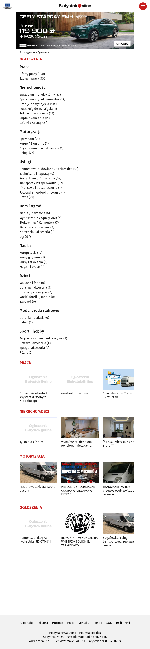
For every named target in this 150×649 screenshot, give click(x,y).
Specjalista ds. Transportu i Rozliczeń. (121, 395)
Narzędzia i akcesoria (35, 232)
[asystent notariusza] (80, 379)
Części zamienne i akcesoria (39, 148)
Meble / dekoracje (32, 213)
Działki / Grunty (31, 123)
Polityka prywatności (63, 633)
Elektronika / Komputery (37, 222)
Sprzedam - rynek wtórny (37, 94)
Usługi (24, 153)
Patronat (57, 623)
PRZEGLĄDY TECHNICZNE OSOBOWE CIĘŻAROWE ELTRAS (78, 490)
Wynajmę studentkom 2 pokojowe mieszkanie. (77, 443)
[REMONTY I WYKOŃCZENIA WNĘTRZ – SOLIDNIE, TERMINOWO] (80, 524)
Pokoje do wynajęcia (34, 113)
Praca (70, 623)
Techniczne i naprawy (35, 174)
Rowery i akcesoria (33, 343)
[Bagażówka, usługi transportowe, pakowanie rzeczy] (121, 524)
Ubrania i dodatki (32, 318)
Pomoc (97, 623)
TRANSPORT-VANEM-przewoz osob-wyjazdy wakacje (118, 490)
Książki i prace (30, 267)
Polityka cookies (90, 633)
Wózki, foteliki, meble (35, 297)
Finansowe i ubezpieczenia (38, 188)
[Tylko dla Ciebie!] (38, 428)
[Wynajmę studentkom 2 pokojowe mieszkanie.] (80, 428)
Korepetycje (28, 253)
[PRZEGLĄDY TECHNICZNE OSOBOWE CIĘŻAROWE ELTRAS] (80, 472)
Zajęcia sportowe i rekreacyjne (41, 338)
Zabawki (25, 301)
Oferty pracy (28, 74)
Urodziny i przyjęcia (34, 292)
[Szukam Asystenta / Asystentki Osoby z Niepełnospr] (38, 379)
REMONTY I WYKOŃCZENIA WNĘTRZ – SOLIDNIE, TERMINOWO (79, 541)
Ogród (24, 237)
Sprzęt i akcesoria (32, 348)
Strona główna (27, 52)
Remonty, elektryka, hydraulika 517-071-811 (35, 539)
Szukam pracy (29, 78)
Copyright (49, 637)
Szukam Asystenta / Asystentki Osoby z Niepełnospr (33, 397)
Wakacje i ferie (30, 283)
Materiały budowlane (35, 227)
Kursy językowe (30, 257)
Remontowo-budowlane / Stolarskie (45, 169)
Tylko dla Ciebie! (31, 442)
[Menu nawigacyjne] (143, 6)
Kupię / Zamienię (32, 118)
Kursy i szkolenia (31, 262)
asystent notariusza (75, 393)
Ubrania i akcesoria (33, 287)
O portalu (26, 623)
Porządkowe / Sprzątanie (37, 178)
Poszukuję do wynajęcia (36, 109)
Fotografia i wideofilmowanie (40, 192)
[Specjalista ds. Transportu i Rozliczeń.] (121, 379)
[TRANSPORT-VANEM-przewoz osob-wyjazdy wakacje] (121, 472)
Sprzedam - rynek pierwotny (40, 99)
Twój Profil (123, 623)
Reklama (42, 623)
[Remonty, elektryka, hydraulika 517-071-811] (38, 524)
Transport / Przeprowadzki (38, 183)
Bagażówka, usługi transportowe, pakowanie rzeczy (120, 541)
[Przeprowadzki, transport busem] (38, 472)
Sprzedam (27, 139)
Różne (24, 197)
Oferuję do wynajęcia (34, 104)
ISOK (109, 623)
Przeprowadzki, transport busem (37, 488)
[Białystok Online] (75, 6)
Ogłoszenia (43, 52)
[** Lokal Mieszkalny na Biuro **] (121, 428)
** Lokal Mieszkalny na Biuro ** (118, 443)
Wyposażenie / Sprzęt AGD (38, 218)
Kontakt (83, 623)
